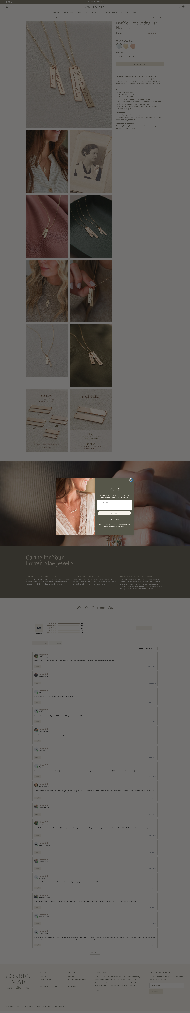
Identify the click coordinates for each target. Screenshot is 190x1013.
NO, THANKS (114, 519)
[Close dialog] (131, 480)
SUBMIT (114, 513)
